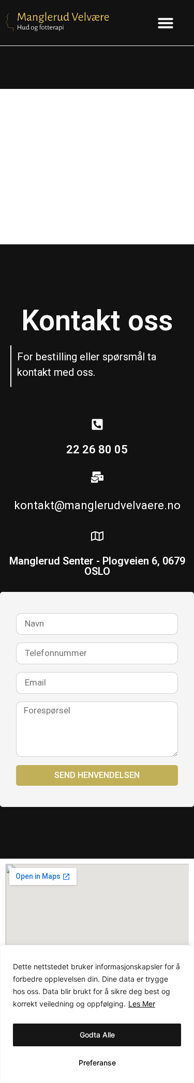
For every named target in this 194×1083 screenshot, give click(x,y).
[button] (165, 22)
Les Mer (141, 1003)
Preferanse (97, 1062)
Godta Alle (97, 1034)
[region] (97, 1014)
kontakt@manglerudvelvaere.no (97, 505)
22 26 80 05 (97, 449)
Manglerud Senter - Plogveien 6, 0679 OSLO (97, 566)
